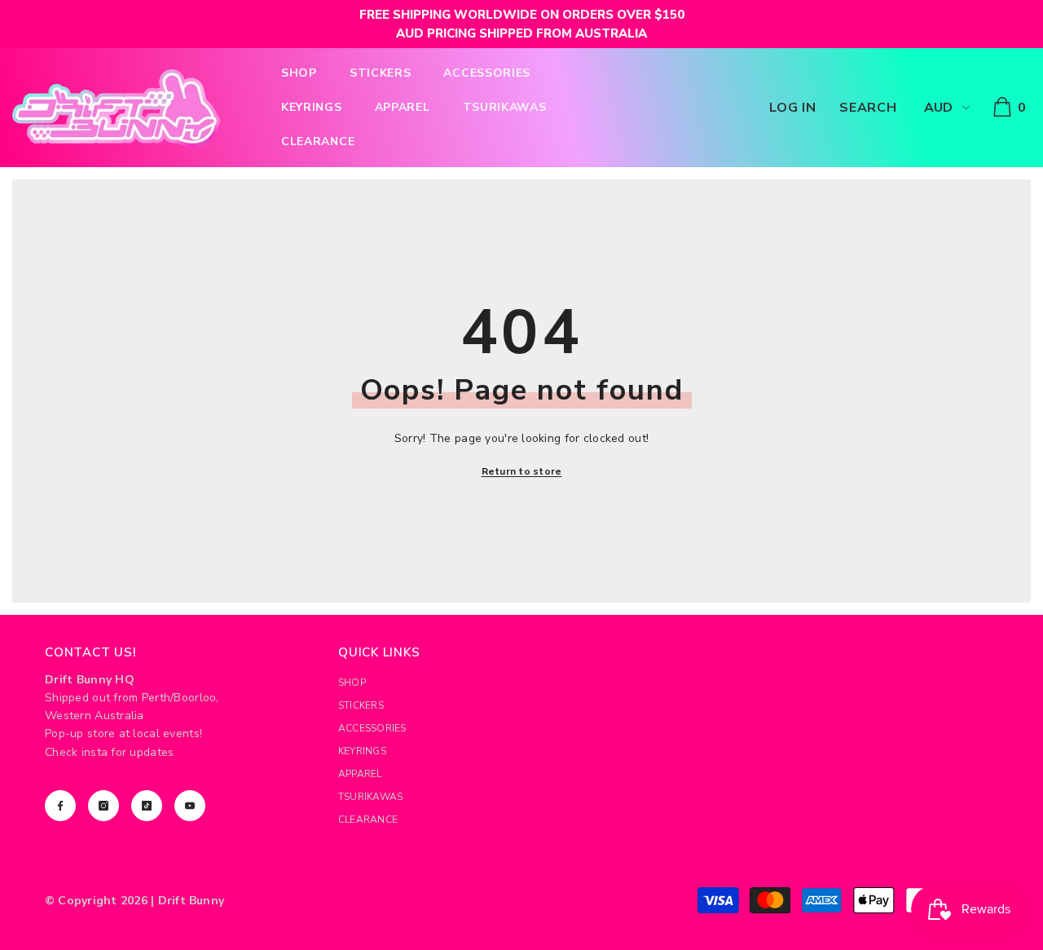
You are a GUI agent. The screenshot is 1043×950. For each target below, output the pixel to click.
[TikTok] (146, 805)
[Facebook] (60, 805)
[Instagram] (103, 805)
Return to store (522, 471)
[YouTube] (189, 805)
